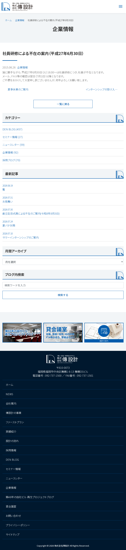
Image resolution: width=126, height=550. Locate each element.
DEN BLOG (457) (12, 129)
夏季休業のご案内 (18, 89)
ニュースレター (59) (13, 145)
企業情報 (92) (10, 152)
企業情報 (19, 20)
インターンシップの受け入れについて (105, 89)
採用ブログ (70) (11, 160)
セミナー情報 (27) (12, 137)
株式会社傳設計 (61, 545)
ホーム (8, 20)
